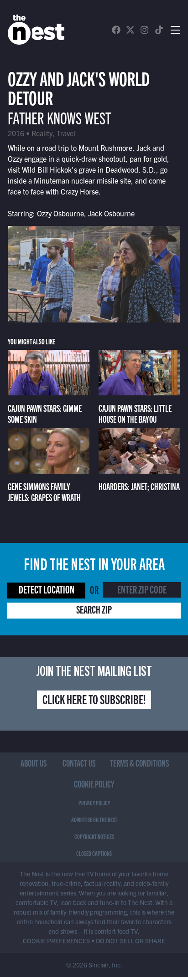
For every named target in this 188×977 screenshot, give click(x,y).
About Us (34, 762)
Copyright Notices (94, 836)
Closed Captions (94, 853)
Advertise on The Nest (94, 819)
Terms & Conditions (139, 762)
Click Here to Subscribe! (94, 699)
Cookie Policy (94, 783)
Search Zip (94, 609)
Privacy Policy (94, 802)
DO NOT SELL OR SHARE (130, 940)
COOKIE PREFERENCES (56, 940)
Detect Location (46, 589)
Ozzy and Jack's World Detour (79, 87)
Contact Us (79, 762)
